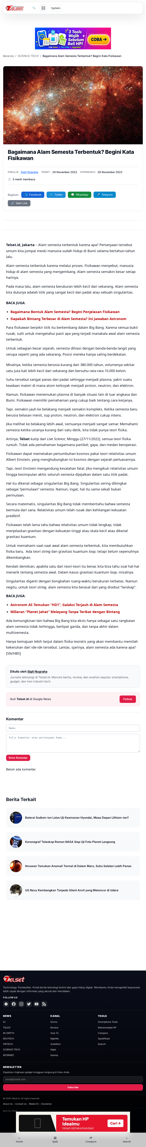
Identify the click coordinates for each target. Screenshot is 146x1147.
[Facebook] (14, 1004)
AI (4, 1021)
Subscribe (73, 1087)
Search (102, 1044)
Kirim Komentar (18, 757)
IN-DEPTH (8, 1033)
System (55, 8)
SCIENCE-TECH (28, 56)
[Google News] (6, 1004)
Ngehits (54, 1038)
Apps (53, 1049)
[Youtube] (36, 1004)
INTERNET (8, 1055)
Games (54, 1055)
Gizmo (53, 1021)
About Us (8, 1104)
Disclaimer (46, 1104)
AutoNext (55, 1044)
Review (54, 1027)
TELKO (6, 1027)
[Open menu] (43, 8)
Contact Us (20, 1104)
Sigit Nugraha (29, 172)
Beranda (8, 56)
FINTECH (8, 1044)
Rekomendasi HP (107, 1027)
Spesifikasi (104, 1038)
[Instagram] (21, 1004)
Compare (103, 1033)
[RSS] (44, 1004)
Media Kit (34, 1104)
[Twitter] (29, 1004)
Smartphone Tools (107, 1021)
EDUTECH (8, 1038)
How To (54, 1033)
